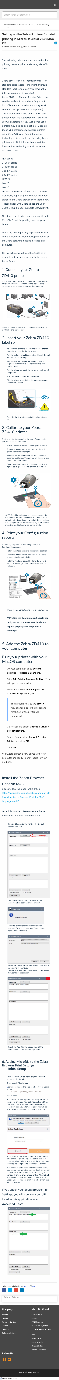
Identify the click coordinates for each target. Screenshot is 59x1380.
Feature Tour (37, 1315)
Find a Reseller (37, 1342)
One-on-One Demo (39, 1350)
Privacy (5, 1326)
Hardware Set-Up (26, 25)
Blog (33, 1335)
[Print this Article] (55, 42)
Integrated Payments (40, 1326)
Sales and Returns (9, 1333)
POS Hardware (37, 1322)
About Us (5, 1315)
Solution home (10, 25)
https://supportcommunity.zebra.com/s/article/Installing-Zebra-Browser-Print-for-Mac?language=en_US (26, 797)
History (5, 1318)
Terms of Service (9, 1322)
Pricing (34, 1318)
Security (5, 1329)
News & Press (37, 1338)
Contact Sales (37, 1346)
